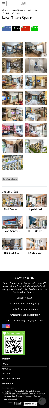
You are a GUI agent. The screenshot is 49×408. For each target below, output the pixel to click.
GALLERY (6, 374)
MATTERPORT (8, 383)
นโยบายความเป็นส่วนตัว (32, 396)
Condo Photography (29, 303)
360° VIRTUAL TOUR (11, 378)
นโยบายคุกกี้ (12, 399)
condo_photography (30, 314)
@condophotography (28, 309)
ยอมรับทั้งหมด (30, 404)
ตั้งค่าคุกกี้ (17, 404)
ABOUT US (6, 369)
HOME (5, 364)
